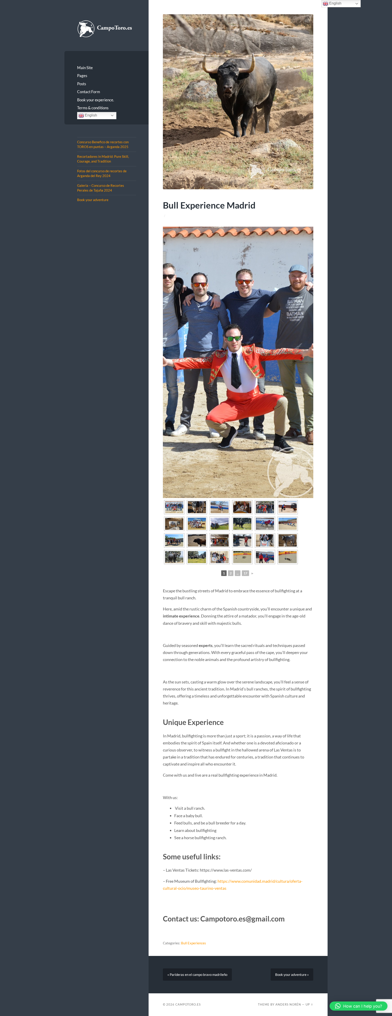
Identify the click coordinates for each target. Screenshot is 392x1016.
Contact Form (88, 91)
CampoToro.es (188, 1004)
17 (245, 573)
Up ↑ (309, 1004)
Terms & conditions (92, 107)
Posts (81, 83)
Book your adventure (92, 200)
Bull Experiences (193, 943)
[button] (358, 1006)
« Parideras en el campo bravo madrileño (197, 974)
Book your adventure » (292, 974)
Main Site (85, 67)
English (90, 115)
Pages (82, 75)
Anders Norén (288, 1004)
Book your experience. (95, 99)
